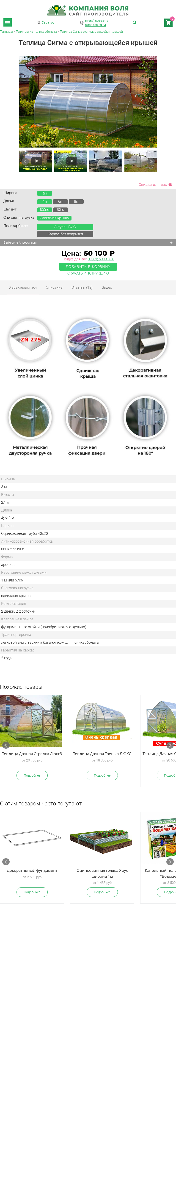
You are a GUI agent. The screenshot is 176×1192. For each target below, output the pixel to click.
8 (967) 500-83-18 (96, 20)
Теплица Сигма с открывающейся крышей (91, 31)
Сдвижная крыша (54, 218)
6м (60, 201)
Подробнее (32, 775)
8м (76, 201)
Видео (107, 287)
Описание (54, 287)
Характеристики (23, 287)
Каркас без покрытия (65, 234)
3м (44, 193)
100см (45, 210)
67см (61, 210)
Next (151, 161)
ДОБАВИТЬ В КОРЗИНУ (88, 267)
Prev (25, 161)
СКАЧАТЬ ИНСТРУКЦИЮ (88, 273)
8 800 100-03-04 (95, 25)
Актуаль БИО (65, 227)
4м (44, 201)
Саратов (48, 22)
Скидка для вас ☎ (155, 185)
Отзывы (82, 287)
